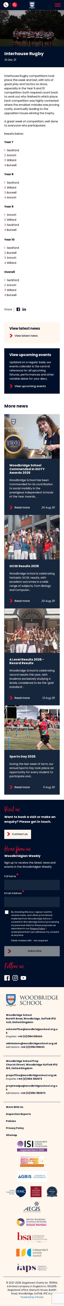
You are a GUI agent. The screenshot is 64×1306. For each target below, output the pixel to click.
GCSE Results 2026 (24, 566)
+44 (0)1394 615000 (30, 1036)
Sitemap (11, 1135)
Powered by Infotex (32, 1297)
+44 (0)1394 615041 (32, 1047)
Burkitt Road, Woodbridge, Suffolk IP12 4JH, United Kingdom (31, 1021)
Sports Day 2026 (22, 756)
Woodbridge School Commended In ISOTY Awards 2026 (27, 469)
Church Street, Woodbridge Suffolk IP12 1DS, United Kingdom (32, 1067)
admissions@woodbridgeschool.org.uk (31, 1043)
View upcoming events (30, 386)
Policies (11, 1121)
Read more (22, 507)
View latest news (26, 336)
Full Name (10, 876)
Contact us (20, 834)
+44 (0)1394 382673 (29, 1079)
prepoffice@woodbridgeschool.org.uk (31, 1075)
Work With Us (14, 1107)
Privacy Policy (37, 929)
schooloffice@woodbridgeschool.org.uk (32, 1031)
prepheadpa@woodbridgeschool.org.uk (31, 1088)
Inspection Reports (18, 1114)
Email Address (13, 893)
